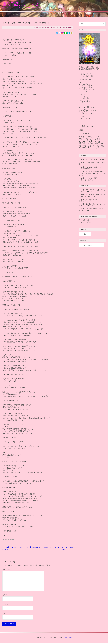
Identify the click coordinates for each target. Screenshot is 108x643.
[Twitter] (57, 33)
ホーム (4, 14)
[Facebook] (60, 33)
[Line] (65, 33)
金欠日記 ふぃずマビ (20, 4)
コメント (6, 569)
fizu (40, 27)
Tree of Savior (67, 27)
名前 (4, 595)
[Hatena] (68, 33)
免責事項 (16, 14)
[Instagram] (62, 33)
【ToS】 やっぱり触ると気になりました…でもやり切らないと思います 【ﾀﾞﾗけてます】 (92, 173)
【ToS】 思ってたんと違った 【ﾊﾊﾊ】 (91, 159)
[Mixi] (71, 33)
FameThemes (68, 637)
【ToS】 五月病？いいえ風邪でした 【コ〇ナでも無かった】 (91, 168)
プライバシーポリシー (33, 14)
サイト (4, 613)
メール (5, 604)
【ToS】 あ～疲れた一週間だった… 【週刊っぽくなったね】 (91, 179)
